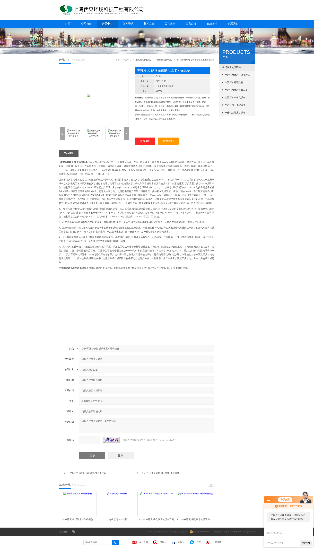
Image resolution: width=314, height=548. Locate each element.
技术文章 (149, 23)
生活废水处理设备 (231, 67)
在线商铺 (212, 23)
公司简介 (86, 23)
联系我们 (233, 23)
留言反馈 (191, 23)
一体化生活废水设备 (235, 112)
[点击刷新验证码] (111, 440)
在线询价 (145, 141)
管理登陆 (218, 532)
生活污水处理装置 (234, 82)
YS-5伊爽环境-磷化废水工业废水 (163, 473)
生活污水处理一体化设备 (237, 75)
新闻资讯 (128, 23)
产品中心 (107, 23)
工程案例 (170, 23)
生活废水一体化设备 (235, 105)
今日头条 (143, 542)
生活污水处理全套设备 (236, 90)
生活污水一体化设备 (235, 97)
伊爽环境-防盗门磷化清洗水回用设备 (87, 473)
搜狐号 (163, 542)
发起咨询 (306, 543)
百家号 (181, 542)
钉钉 (198, 542)
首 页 (67, 23)
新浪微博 (216, 542)
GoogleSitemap (249, 532)
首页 (117, 60)
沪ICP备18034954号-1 (202, 532)
